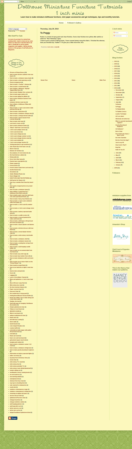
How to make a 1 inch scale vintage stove (22, 208)
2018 (115, 68)
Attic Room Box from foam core (19, 146)
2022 (115, 61)
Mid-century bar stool (16, 285)
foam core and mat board (17, 338)
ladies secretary (14, 355)
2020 (115, 64)
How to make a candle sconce (18, 215)
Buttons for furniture (16, 150)
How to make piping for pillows (19, 96)
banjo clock (13, 317)
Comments (118, 36)
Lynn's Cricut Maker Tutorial (18, 277)
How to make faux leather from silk (20, 256)
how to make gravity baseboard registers (22, 350)
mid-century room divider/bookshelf (20, 368)
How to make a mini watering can (19, 80)
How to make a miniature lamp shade (20, 78)
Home (61, 23)
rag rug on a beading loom (17, 383)
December (119, 90)
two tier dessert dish (16, 395)
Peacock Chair (14, 291)
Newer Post (44, 80)
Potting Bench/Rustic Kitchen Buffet (20, 295)
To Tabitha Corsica (121, 111)
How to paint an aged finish (17, 265)
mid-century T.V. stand (16, 362)
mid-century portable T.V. (17, 366)
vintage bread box (15, 400)
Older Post (103, 80)
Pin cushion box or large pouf (18, 293)
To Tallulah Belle (120, 109)
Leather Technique (121, 114)
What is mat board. (15, 313)
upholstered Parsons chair (17, 397)
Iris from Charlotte (121, 137)
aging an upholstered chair (17, 315)
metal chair (13, 360)
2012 (115, 83)
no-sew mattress (15, 374)
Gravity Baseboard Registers (121, 125)
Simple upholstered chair (17, 307)
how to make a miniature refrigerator (20, 348)
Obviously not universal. (123, 118)
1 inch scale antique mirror (17, 129)
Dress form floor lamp (16, 159)
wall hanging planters (16, 404)
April (117, 157)
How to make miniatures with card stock (21, 258)
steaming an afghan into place (18, 393)
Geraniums (13, 172)
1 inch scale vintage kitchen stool (19, 138)
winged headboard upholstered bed (20, 412)
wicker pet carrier (15, 410)
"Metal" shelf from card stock (18, 127)
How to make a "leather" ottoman (19, 84)
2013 (115, 81)
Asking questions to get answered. (20, 144)
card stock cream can (16, 123)
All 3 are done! (120, 116)
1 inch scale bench (15, 132)
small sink (13, 387)
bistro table (13, 321)
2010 (115, 88)
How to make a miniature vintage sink (21, 113)
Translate (22, 31)
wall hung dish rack (15, 406)
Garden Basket (14, 169)
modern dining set (15, 370)
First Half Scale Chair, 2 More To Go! (122, 134)
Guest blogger (14, 176)
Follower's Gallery (74, 23)
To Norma (118, 104)
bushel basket (14, 324)
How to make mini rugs (16, 121)
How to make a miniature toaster (19, 241)
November (119, 92)
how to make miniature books (18, 125)
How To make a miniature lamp (19, 189)
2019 (115, 66)
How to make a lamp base (17, 111)
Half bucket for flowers (16, 180)
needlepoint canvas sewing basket (20, 372)
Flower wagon (14, 163)
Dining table (13, 157)
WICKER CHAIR (14, 311)
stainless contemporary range (19, 389)
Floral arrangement (15, 82)
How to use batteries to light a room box (21, 267)
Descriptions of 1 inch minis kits (19, 153)
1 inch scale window (15, 140)
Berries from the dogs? (122, 140)
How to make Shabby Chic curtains (20, 92)
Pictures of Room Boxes (17, 72)
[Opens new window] (12, 419)
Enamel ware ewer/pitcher (17, 161)
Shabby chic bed (14, 301)
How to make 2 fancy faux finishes (20, 199)
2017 (115, 71)
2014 (115, 78)
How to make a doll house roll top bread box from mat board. (21, 221)
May (117, 155)
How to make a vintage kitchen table (20, 115)
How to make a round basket (18, 86)
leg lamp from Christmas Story (19, 357)
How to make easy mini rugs (18, 254)
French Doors (14, 165)
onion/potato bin (14, 379)
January (118, 165)
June (117, 153)
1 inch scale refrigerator (17, 134)
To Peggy (118, 106)
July (117, 102)
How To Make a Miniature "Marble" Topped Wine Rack (20, 89)
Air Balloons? (119, 129)
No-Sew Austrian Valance (17, 287)
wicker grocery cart (15, 408)
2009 (115, 168)
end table (12, 333)
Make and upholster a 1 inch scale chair (21, 279)
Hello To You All (120, 149)
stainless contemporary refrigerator (20, 391)
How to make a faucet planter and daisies (22, 224)
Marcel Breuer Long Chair (17, 283)
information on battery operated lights (21, 353)
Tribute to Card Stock (16, 309)
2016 (115, 73)
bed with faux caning (16, 319)
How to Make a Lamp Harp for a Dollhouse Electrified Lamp (19, 192)
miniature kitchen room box (18, 102)
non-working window (16, 376)
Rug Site (118, 147)
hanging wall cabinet (16, 342)
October (118, 95)
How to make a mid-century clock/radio (21, 235)
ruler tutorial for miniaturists (18, 385)
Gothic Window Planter (16, 174)
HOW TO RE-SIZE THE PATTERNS (19, 178)
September (119, 97)
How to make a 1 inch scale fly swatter (21, 204)
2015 (115, 76)
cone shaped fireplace (16, 326)
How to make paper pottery (18, 94)
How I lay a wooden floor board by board (21, 182)
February (118, 162)
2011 (115, 85)
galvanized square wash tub (18, 340)
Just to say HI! (120, 142)
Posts (116, 32)
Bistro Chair (13, 148)
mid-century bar (14, 364)
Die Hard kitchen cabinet (17, 155)
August (118, 100)
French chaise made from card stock (20, 167)
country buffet (14, 328)
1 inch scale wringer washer (18, 142)
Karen (11, 273)
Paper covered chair (16, 289)
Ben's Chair (119, 131)
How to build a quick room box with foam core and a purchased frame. (21, 196)
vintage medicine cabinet (17, 402)
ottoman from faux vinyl (17, 381)
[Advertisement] (73, 64)
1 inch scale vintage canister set (19, 136)
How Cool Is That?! (121, 145)
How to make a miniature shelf (19, 239)
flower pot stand (14, 336)
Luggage (12, 275)
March (118, 160)
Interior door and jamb (16, 271)
